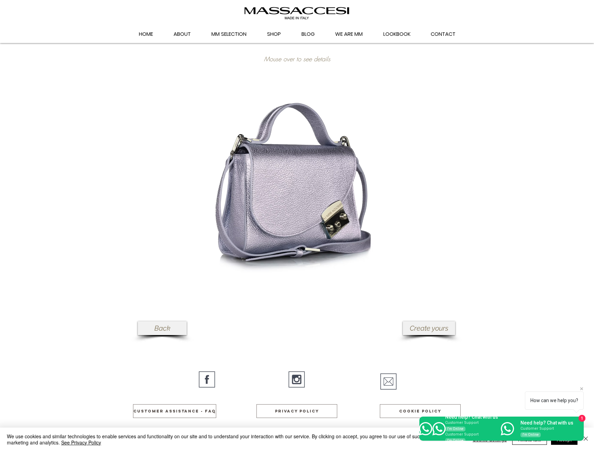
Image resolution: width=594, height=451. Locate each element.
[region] (297, 180)
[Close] (586, 439)
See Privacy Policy (81, 442)
